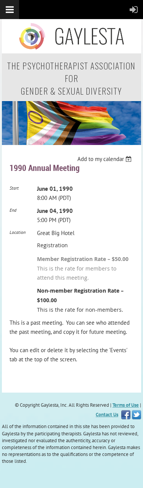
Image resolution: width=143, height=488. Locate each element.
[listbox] (105, 159)
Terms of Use (125, 405)
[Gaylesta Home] (71, 143)
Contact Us (107, 414)
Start (14, 188)
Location (18, 232)
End (13, 210)
